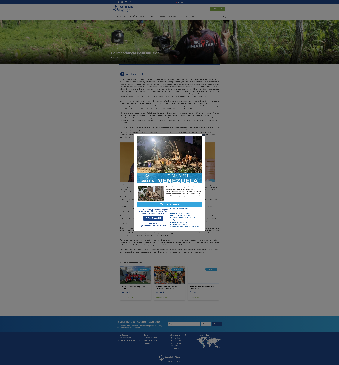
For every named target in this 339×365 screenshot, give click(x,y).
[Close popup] (203, 135)
